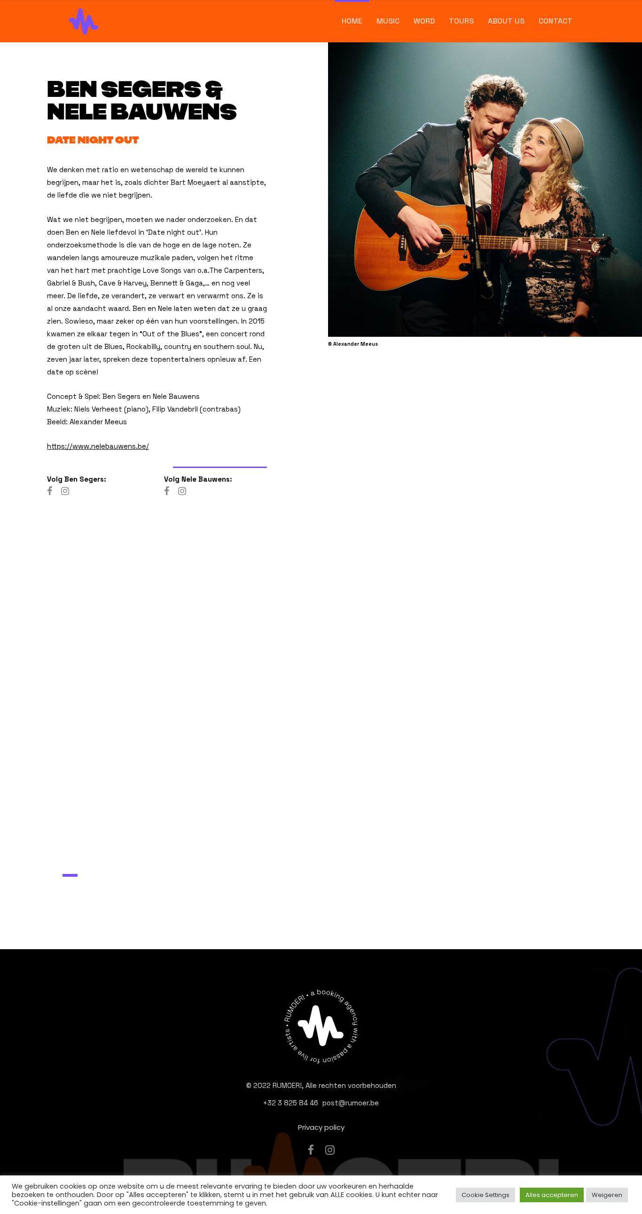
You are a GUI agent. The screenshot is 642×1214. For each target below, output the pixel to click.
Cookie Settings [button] (485, 1194)
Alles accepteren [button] (551, 1194)
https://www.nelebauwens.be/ (98, 446)
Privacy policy (321, 1127)
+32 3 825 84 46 (290, 1102)
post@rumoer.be (350, 1102)
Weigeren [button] (607, 1194)
